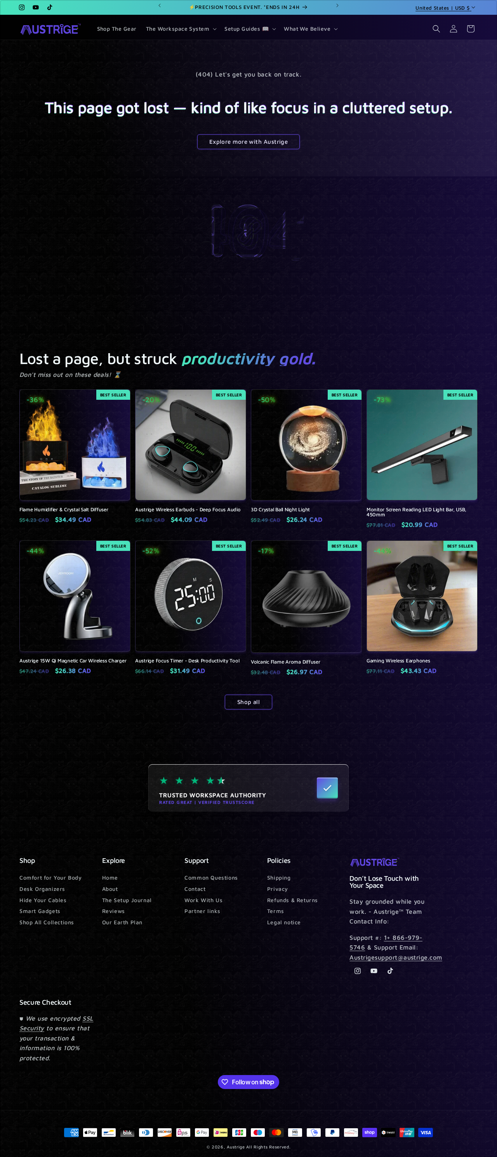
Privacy (277, 888)
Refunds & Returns (292, 900)
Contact (194, 888)
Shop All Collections (46, 922)
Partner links (202, 911)
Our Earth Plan (122, 922)
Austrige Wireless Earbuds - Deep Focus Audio (188, 509)
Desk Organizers (42, 888)
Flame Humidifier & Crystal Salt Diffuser (63, 509)
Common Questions (211, 878)
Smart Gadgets (40, 911)
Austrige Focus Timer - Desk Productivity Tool (187, 660)
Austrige (236, 1146)
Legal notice (284, 922)
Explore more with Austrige (248, 141)
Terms (275, 911)
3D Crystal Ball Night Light (280, 509)
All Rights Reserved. (268, 1146)
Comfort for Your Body (50, 878)
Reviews (113, 911)
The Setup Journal (127, 900)
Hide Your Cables (43, 900)
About (110, 888)
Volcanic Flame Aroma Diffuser (285, 661)
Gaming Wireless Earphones (398, 660)
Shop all (248, 702)
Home (110, 878)
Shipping (279, 878)
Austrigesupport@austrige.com (395, 957)
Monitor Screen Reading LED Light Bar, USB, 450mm (416, 512)
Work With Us (203, 900)
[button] (180, 29)
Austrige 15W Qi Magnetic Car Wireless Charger (72, 660)
